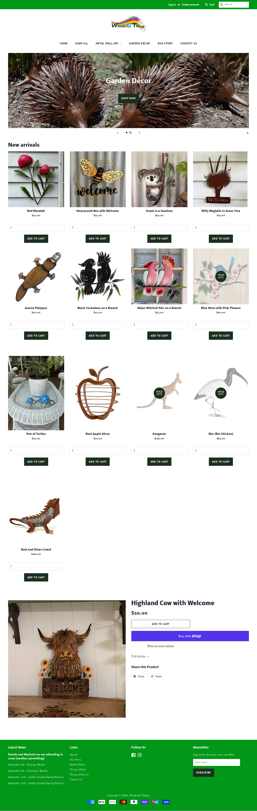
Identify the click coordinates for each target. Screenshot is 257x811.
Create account (190, 4)
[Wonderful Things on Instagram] (140, 756)
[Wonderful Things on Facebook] (133, 756)
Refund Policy (77, 765)
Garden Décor (139, 43)
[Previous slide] (117, 133)
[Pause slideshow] (247, 133)
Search (73, 755)
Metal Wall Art (107, 43)
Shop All (81, 43)
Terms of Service (79, 775)
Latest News (17, 747)
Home (64, 43)
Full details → (140, 656)
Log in (172, 4)
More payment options (160, 646)
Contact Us (188, 43)
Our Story (165, 43)
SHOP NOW (128, 98)
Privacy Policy (78, 770)
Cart (212, 4)
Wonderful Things (139, 795)
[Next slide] (139, 133)
